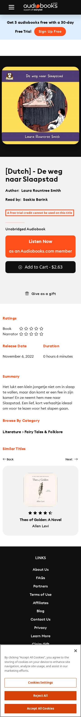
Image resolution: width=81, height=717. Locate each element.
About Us (41, 569)
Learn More (40, 636)
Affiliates (40, 603)
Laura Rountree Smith (41, 190)
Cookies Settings (40, 682)
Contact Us (40, 619)
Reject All (40, 696)
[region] (40, 680)
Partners (40, 586)
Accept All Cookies (40, 708)
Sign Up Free (50, 31)
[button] (8, 459)
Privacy (40, 628)
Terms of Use (41, 594)
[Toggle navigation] (11, 7)
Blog (40, 611)
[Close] (76, 651)
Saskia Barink (35, 199)
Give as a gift (44, 293)
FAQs (40, 578)
